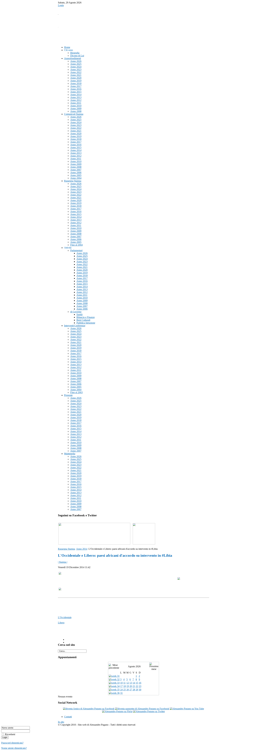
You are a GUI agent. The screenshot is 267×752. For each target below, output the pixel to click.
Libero (61, 622)
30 (140, 689)
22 (137, 686)
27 (130, 689)
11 (124, 682)
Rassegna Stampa (66, 549)
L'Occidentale (65, 617)
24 (121, 689)
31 (121, 693)
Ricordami (10, 734)
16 (140, 682)
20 (130, 686)
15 (137, 682)
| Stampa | (62, 562)
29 (137, 689)
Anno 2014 (81, 549)
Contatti (68, 716)
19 (127, 686)
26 (127, 689)
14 (134, 682)
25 (124, 689)
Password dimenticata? (12, 742)
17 (121, 686)
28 (134, 689)
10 (121, 682)
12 (127, 682)
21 (134, 686)
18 (124, 686)
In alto (61, 722)
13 (130, 682)
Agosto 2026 (134, 666)
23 (140, 686)
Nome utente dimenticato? (14, 748)
